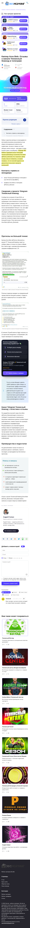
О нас (3, 879)
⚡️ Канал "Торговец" (10, 28)
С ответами (6, 594)
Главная (3, 9)
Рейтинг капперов (10, 9)
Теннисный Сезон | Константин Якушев (14, 756)
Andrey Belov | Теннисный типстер (12, 697)
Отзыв (4, 558)
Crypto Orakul (6, 844)
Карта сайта (5, 881)
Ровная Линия (6, 815)
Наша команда (5, 886)
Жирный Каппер (11, 36)
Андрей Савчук (7, 65)
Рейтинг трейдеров (6, 896)
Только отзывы (16, 594)
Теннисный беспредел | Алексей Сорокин (15, 785)
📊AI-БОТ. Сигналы (12, 19)
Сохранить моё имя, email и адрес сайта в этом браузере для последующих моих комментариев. (14, 579)
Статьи (3, 898)
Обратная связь (6, 883)
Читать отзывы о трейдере (16, 373)
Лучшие (15, 592)
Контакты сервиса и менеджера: (15, 133)
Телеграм (24, 20)
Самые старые (24, 592)
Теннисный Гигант (8, 726)
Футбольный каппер (11, 42)
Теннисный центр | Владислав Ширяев (14, 667)
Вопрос (11, 558)
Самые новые (7, 592)
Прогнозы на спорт (12, 49)
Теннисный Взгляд (8, 638)
